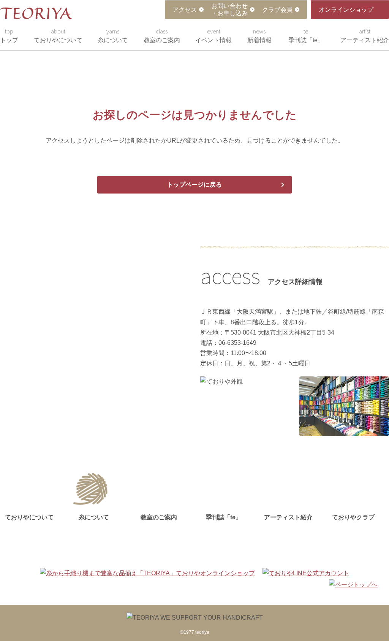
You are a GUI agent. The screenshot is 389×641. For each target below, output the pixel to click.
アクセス (184, 9)
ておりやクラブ (353, 517)
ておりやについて (58, 35)
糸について (113, 35)
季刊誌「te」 (306, 35)
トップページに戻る (194, 184)
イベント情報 (213, 35)
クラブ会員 (277, 9)
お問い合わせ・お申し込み (229, 9)
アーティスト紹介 (364, 35)
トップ (9, 35)
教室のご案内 (162, 35)
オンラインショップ (346, 9)
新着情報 (259, 35)
